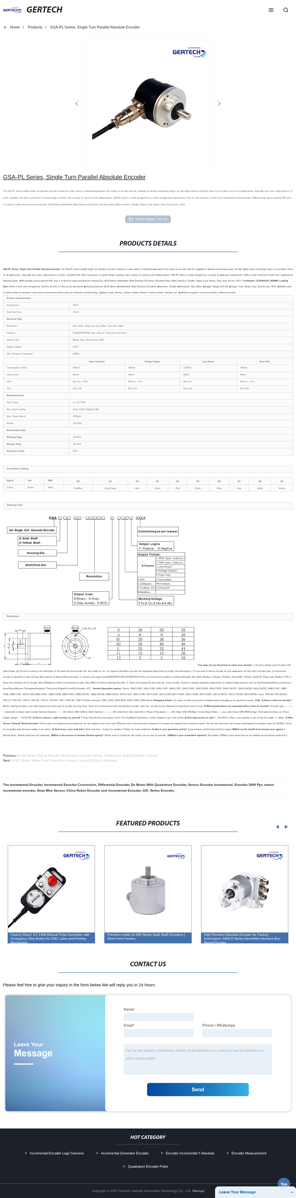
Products (35, 27)
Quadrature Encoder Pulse (148, 1166)
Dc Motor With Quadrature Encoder (158, 785)
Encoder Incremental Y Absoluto (190, 1153)
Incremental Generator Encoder (125, 1153)
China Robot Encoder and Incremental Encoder (103, 790)
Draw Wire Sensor (51, 790)
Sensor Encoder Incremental (210, 785)
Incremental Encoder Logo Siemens (57, 1153)
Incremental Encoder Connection (70, 785)
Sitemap (198, 1191)
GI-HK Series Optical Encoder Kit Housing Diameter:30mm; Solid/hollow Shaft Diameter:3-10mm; (87, 755)
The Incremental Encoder (22, 785)
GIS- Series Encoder (158, 790)
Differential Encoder (113, 785)
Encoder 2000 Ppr (248, 785)
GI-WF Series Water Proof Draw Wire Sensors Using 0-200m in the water (64, 760)
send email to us (151, 219)
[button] (271, 10)
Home (15, 27)
